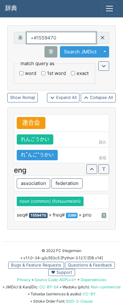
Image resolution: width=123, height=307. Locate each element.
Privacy (24, 279)
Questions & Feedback (90, 264)
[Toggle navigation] (109, 9)
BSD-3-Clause (79, 301)
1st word (56, 73)
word (30, 73)
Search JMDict (80, 52)
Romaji (28, 97)
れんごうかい (35, 139)
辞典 (11, 8)
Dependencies (93, 279)
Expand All (66, 97)
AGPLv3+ (67, 279)
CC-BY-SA (49, 287)
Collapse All (101, 97)
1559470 (38, 215)
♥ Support (61, 272)
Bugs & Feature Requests (36, 264)
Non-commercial (105, 287)
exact (83, 73)
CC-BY (89, 294)
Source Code (45, 279)
